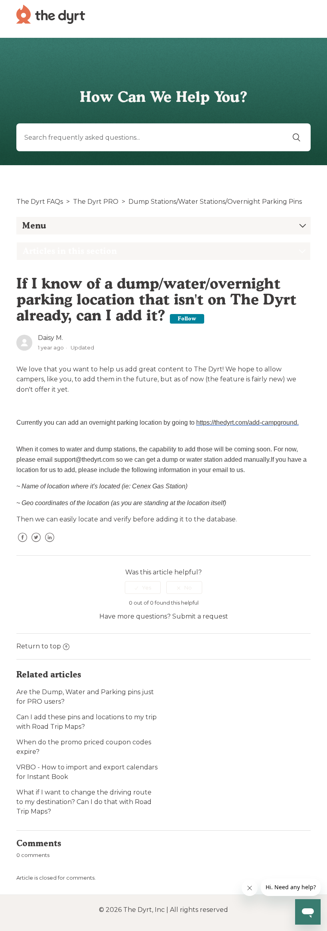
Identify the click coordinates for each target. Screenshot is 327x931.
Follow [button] (187, 318)
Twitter (36, 544)
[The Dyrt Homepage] (50, 14)
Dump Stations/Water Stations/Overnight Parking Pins (215, 201)
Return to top (38, 646)
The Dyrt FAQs (39, 201)
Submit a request (200, 616)
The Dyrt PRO (95, 201)
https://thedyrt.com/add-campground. (247, 422)
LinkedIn (49, 544)
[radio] (143, 587)
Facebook (22, 544)
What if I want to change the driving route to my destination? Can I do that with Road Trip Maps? (84, 802)
